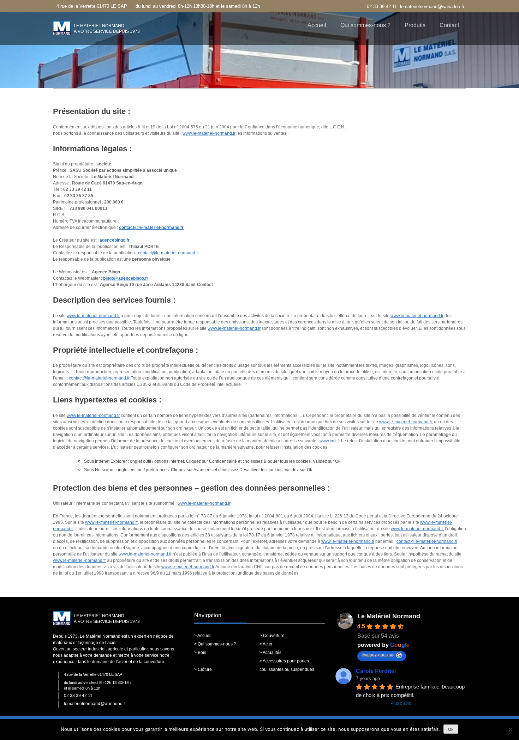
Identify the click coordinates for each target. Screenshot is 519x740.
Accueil (317, 25)
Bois (202, 652)
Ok (451, 729)
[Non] (510, 729)
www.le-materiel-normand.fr (209, 133)
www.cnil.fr (330, 440)
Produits (415, 25)
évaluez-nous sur (378, 655)
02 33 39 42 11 (382, 6)
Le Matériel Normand (388, 616)
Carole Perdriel (376, 671)
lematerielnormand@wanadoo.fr (432, 6)
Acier (268, 644)
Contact (449, 25)
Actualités (272, 652)
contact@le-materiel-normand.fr (151, 227)
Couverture (274, 635)
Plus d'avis (400, 703)
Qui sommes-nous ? (365, 25)
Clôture (205, 669)
